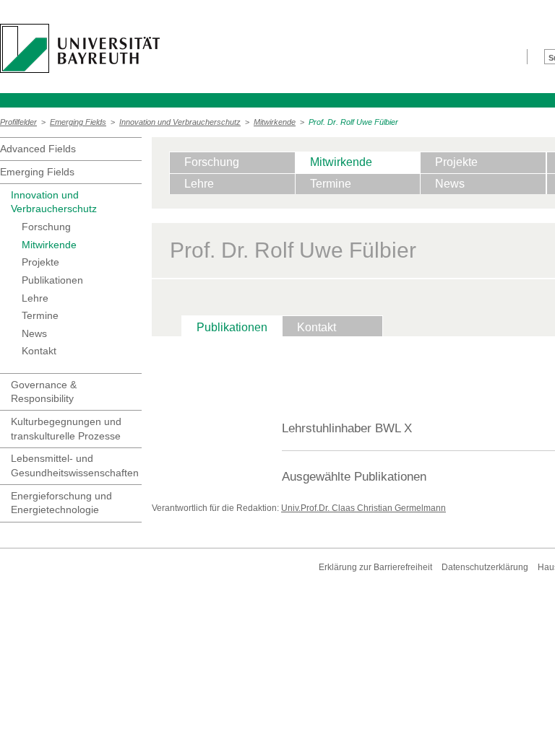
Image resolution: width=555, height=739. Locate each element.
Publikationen (52, 280)
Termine (40, 315)
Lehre (35, 298)
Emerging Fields (78, 122)
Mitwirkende (275, 122)
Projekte (40, 262)
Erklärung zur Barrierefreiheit (375, 567)
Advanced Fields (38, 148)
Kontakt (39, 351)
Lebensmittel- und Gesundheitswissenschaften (75, 465)
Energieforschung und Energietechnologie (61, 503)
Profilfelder (18, 122)
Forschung (46, 226)
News (34, 333)
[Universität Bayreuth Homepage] (80, 48)
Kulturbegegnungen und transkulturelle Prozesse (66, 429)
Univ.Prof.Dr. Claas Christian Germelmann (363, 508)
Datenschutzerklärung (485, 567)
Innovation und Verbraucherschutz (180, 122)
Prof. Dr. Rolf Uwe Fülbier (353, 122)
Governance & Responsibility (44, 392)
